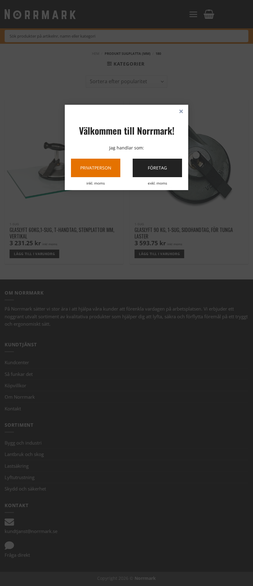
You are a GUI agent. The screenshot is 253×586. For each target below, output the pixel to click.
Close (181, 111)
